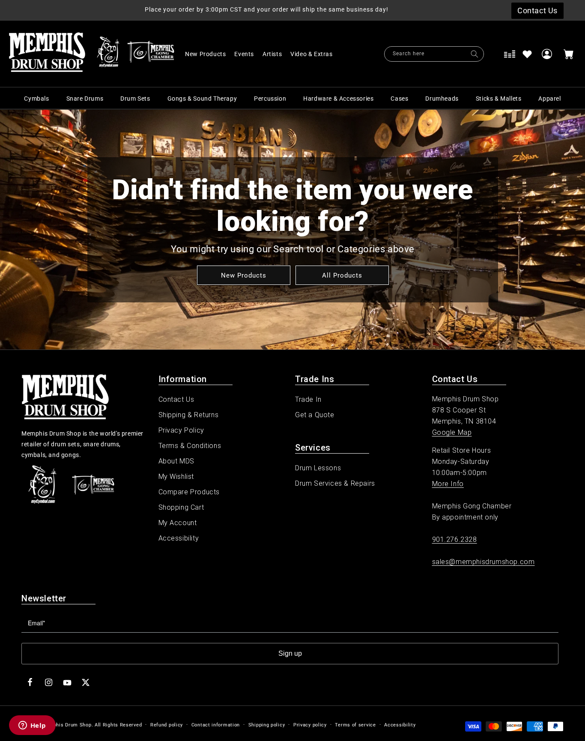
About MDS (176, 461)
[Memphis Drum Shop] (108, 54)
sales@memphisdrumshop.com (483, 562)
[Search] (474, 54)
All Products (342, 275)
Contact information (215, 725)
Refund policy (166, 725)
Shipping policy (266, 725)
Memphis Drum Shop (67, 725)
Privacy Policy (181, 430)
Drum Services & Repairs (335, 483)
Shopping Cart (181, 507)
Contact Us (176, 399)
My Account (177, 523)
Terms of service (355, 725)
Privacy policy (310, 725)
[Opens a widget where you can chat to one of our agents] (32, 726)
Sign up (290, 653)
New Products (243, 275)
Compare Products (189, 492)
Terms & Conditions (189, 446)
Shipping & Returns (188, 415)
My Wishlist (176, 476)
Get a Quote (314, 415)
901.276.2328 (454, 539)
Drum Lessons (318, 468)
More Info (448, 484)
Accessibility (178, 538)
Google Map (452, 432)
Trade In (308, 399)
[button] (316, 54)
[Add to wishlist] (527, 54)
